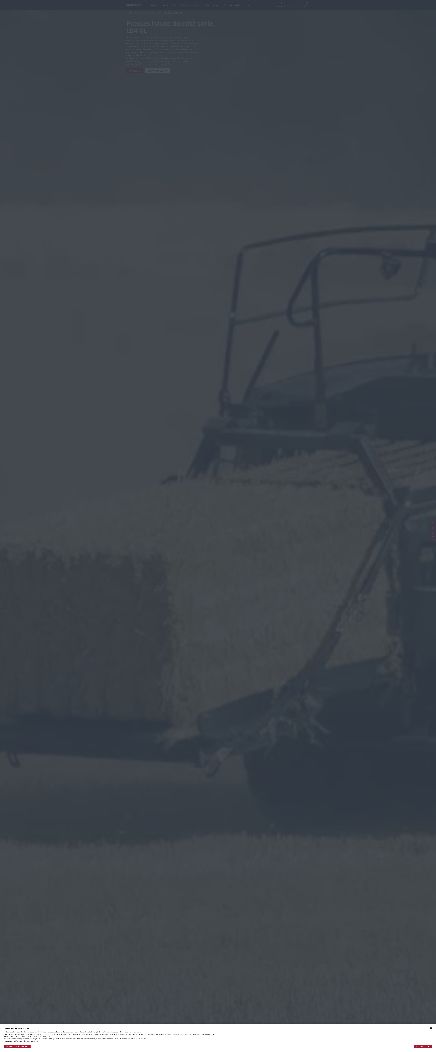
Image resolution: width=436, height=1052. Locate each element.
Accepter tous (423, 1046)
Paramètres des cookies (17, 1046)
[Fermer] (431, 1028)
